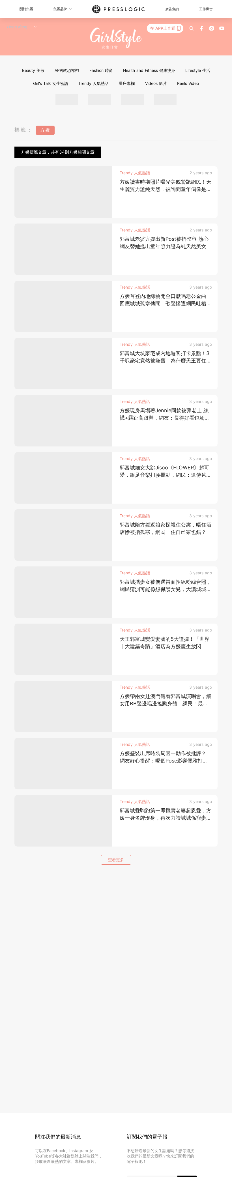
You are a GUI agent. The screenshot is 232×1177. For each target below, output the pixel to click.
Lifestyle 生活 (197, 70)
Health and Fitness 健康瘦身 (149, 70)
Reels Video (188, 83)
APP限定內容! (67, 70)
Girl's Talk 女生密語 (50, 83)
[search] (191, 28)
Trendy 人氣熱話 (93, 83)
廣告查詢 (172, 9)
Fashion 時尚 (101, 70)
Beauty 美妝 (33, 70)
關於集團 (26, 9)
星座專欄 (127, 83)
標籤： (23, 130)
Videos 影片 (156, 83)
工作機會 (206, 9)
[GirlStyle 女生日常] (116, 38)
